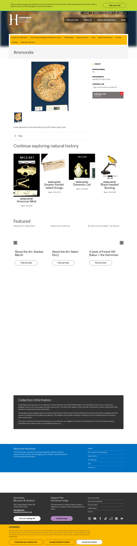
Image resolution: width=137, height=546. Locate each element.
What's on (88, 20)
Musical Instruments (105, 37)
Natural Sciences (82, 37)
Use (20, 135)
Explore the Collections (19, 37)
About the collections (28, 42)
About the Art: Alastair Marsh (29, 253)
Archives (118, 37)
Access (86, 13)
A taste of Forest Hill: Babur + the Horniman (103, 253)
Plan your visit (72, 20)
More (123, 20)
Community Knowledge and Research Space (45, 37)
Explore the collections (106, 20)
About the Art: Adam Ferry (65, 253)
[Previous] (15, 243)
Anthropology (68, 37)
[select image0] (18, 118)
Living (93, 37)
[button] (102, 13)
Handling (14, 42)
